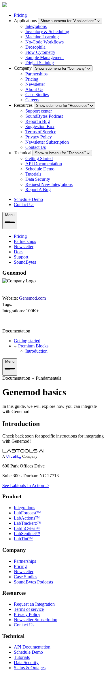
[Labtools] (4, 5)
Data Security (37, 179)
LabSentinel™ (27, 533)
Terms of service (29, 609)
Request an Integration (34, 604)
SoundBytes (25, 262)
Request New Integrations (49, 184)
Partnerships (36, 73)
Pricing (20, 15)
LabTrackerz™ (27, 523)
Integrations (36, 26)
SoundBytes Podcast (44, 116)
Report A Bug (38, 189)
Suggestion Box (39, 126)
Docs (18, 251)
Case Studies (37, 94)
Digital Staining (39, 62)
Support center (38, 111)
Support (21, 256)
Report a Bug (37, 121)
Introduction (36, 351)
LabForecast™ (27, 512)
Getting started (27, 340)
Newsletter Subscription (47, 142)
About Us (34, 89)
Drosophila (35, 47)
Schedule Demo (39, 168)
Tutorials (33, 174)
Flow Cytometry (40, 52)
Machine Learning (42, 36)
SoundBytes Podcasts (33, 581)
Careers (32, 99)
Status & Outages (30, 667)
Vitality (13, 457)
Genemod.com (32, 298)
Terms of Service (40, 131)
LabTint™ (23, 538)
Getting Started (39, 158)
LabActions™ (27, 518)
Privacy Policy (38, 136)
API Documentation (43, 163)
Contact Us (35, 147)
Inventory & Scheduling (47, 31)
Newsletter (35, 84)
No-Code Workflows (44, 41)
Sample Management (44, 57)
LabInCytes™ (27, 528)
